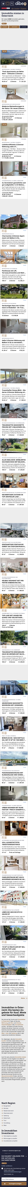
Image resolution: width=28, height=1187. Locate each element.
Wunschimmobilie (7, 1076)
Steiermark (7, 1118)
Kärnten (6, 1108)
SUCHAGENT (5, 26)
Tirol (5, 1120)
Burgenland (7, 1106)
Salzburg (6, 1115)
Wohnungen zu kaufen (10, 1138)
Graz (7, 1033)
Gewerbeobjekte (7, 1025)
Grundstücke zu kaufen (10, 1141)
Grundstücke (19, 1025)
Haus (12, 1023)
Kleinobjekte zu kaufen (10, 1136)
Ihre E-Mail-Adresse (5, 1176)
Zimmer (18, 1023)
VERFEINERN (24, 26)
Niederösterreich (9, 1111)
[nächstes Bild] (26, 57)
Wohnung (5, 1023)
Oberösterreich (8, 1113)
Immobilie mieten (20, 1057)
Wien (5, 1125)
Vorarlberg (7, 1123)
